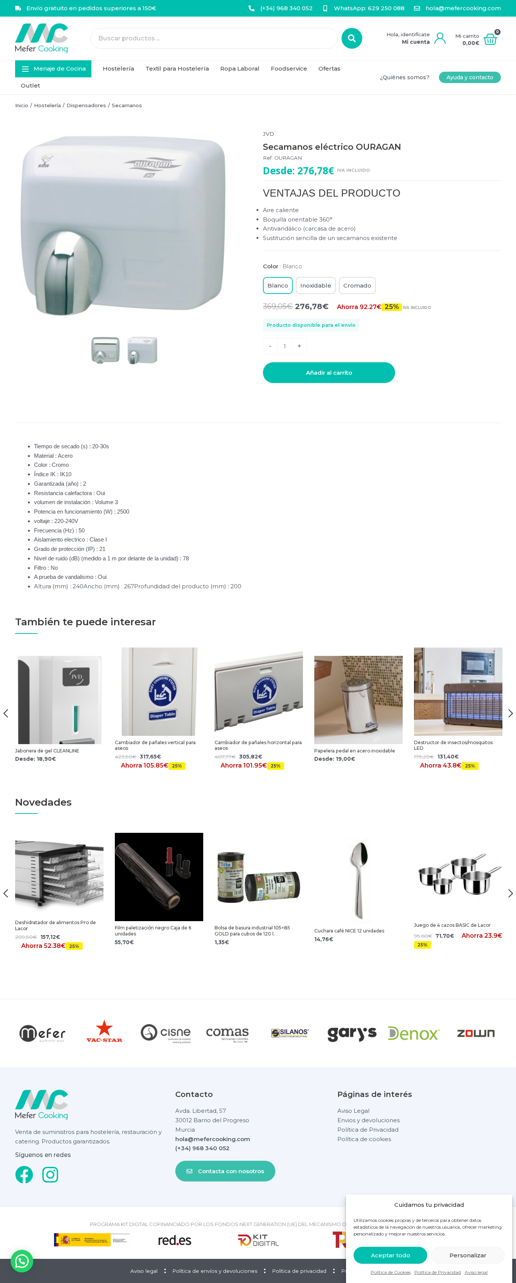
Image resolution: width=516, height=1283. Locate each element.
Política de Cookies (391, 1272)
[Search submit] (351, 38)
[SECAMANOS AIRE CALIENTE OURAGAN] (124, 226)
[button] (53, 68)
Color (282, 266)
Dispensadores (86, 105)
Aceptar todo (390, 1255)
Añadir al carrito (329, 372)
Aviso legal (476, 1272)
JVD (268, 133)
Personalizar (468, 1255)
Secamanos (127, 105)
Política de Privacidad (437, 1272)
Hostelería (47, 105)
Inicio (21, 105)
